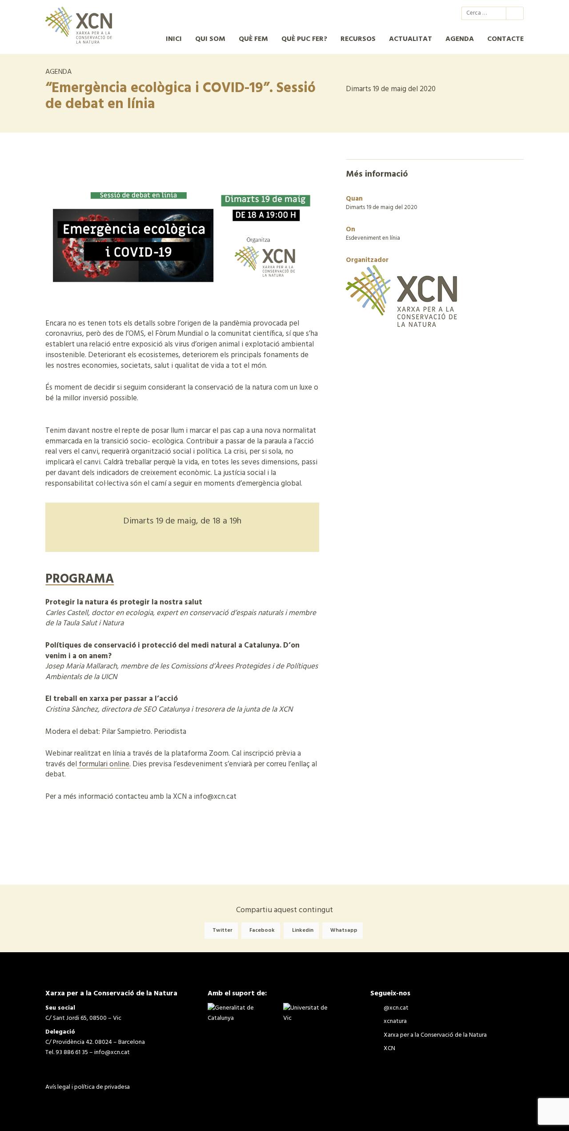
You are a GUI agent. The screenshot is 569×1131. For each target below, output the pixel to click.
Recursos (358, 39)
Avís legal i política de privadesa (87, 1087)
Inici (174, 39)
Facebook (262, 930)
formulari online (103, 764)
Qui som (210, 39)
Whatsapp (343, 930)
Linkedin (302, 930)
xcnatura (403, 13)
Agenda (459, 39)
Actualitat (410, 39)
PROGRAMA (79, 579)
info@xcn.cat (112, 1052)
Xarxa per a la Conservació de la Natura (419, 13)
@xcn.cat (387, 13)
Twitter (222, 930)
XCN (435, 13)
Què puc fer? (304, 39)
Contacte (505, 39)
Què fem (253, 39)
